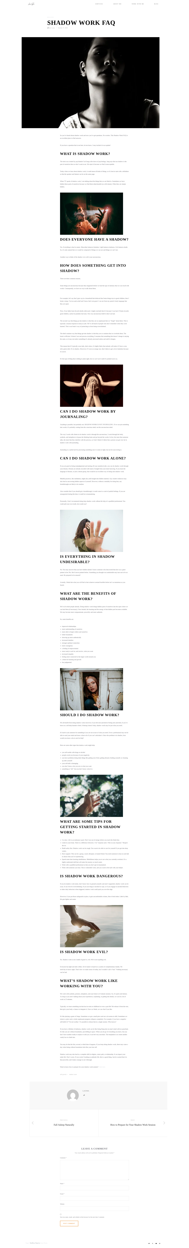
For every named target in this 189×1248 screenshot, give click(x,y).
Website (62, 1204)
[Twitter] (149, 1243)
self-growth (63, 1074)
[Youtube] (156, 1243)
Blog (156, 3)
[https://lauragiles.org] (84, 1095)
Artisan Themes (43, 1243)
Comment (63, 1158)
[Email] (159, 1243)
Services (99, 3)
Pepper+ (28, 1243)
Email (62, 1194)
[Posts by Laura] (48, 28)
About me (117, 3)
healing (50, 17)
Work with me (138, 3)
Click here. (102, 1067)
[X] (152, 1243)
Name (62, 1183)
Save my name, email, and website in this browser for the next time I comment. (82, 1217)
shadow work (73, 1074)
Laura (53, 28)
